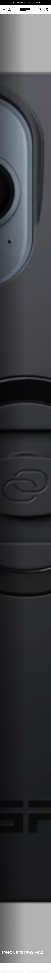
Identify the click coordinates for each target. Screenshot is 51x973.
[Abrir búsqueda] (40, 9)
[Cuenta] (10, 9)
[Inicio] (25, 9)
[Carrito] (46, 9)
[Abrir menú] (4, 9)
